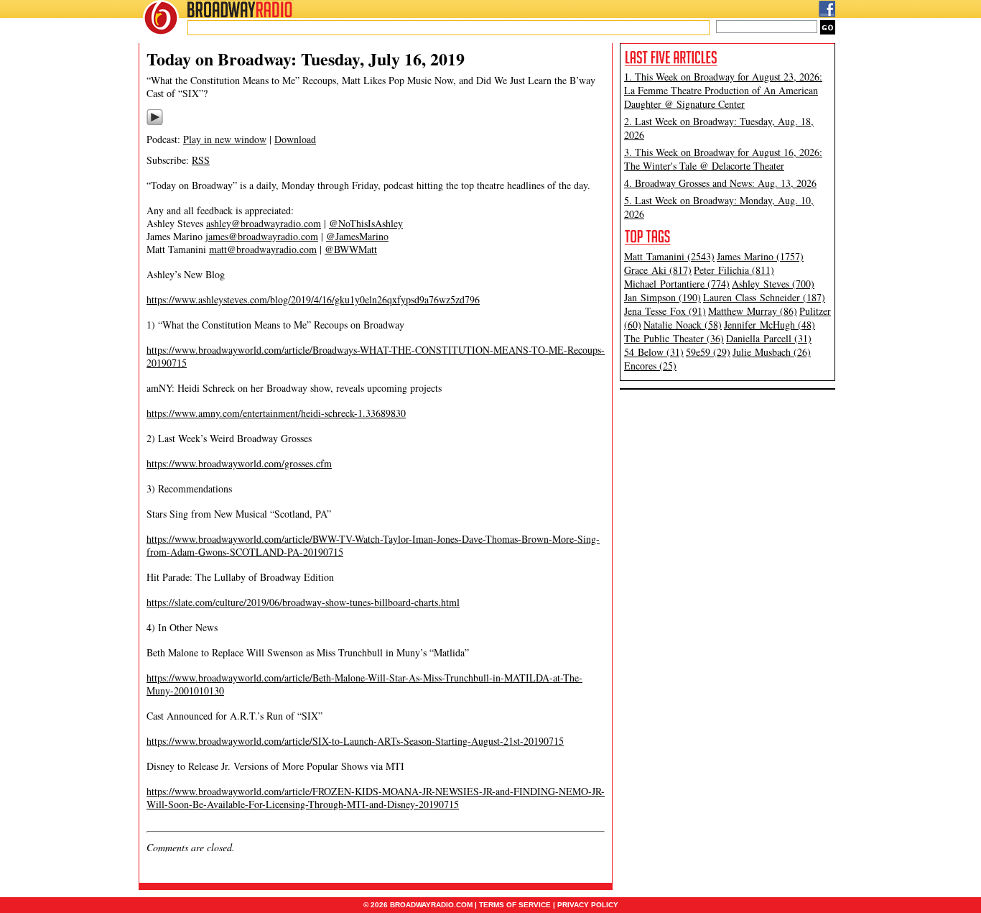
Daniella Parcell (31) (769, 338)
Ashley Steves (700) (773, 283)
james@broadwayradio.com (261, 236)
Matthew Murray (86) (752, 311)
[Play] (155, 123)
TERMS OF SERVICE (515, 905)
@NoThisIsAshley (366, 223)
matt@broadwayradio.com (263, 249)
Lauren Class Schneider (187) (764, 297)
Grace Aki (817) (658, 270)
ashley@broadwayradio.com (263, 223)
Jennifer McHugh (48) (769, 324)
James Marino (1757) (760, 256)
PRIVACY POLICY (587, 905)
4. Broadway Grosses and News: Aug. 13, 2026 (720, 183)
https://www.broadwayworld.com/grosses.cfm (239, 463)
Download (295, 139)
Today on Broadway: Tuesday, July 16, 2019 (306, 58)
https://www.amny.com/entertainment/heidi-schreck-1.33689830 (276, 413)
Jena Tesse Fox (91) (665, 311)
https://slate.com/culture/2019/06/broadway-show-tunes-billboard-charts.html (303, 602)
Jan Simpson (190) (662, 297)
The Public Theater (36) (674, 338)
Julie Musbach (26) (772, 352)
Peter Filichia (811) (734, 270)
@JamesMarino (357, 236)
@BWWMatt (351, 249)
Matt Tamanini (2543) (669, 256)
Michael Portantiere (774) (677, 283)
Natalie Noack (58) (682, 324)
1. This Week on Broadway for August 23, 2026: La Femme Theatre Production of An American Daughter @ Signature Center (723, 90)
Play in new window (224, 139)
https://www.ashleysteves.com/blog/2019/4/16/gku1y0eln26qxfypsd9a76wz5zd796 (313, 299)
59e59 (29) (708, 352)
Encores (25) (650, 365)
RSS (201, 160)
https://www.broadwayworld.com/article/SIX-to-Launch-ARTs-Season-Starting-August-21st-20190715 (355, 741)
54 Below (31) (654, 352)
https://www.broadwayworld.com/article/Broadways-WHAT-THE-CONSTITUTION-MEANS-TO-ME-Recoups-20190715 (376, 356)
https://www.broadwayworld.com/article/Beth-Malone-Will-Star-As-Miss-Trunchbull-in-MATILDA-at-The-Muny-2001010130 (364, 684)
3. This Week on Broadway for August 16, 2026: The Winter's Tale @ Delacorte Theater (723, 159)
